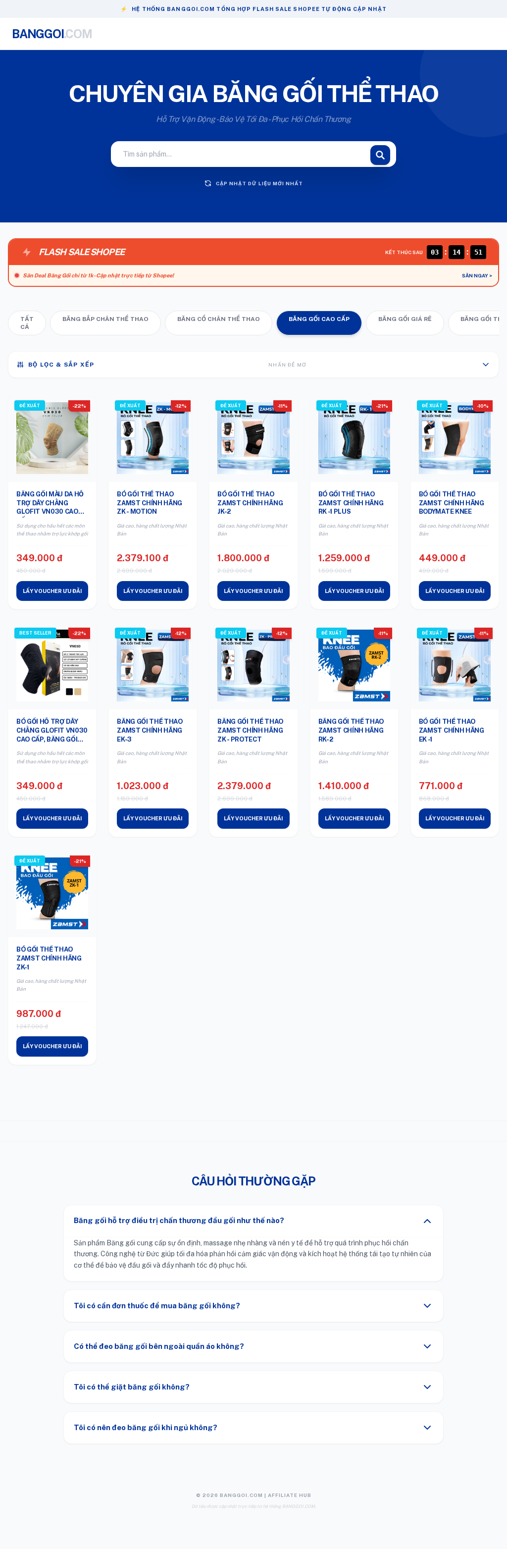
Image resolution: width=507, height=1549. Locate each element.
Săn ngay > (477, 275)
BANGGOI (52, 34)
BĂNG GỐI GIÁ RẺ (405, 319)
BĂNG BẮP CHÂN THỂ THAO (105, 319)
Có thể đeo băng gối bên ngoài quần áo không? (159, 1346)
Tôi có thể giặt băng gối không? (132, 1387)
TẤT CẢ (27, 323)
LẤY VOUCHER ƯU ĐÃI (52, 591)
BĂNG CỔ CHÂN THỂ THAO (218, 319)
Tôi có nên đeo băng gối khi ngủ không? (145, 1427)
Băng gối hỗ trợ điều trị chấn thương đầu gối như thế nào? (179, 1220)
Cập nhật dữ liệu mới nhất (259, 183)
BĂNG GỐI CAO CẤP (319, 319)
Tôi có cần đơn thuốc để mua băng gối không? (157, 1305)
